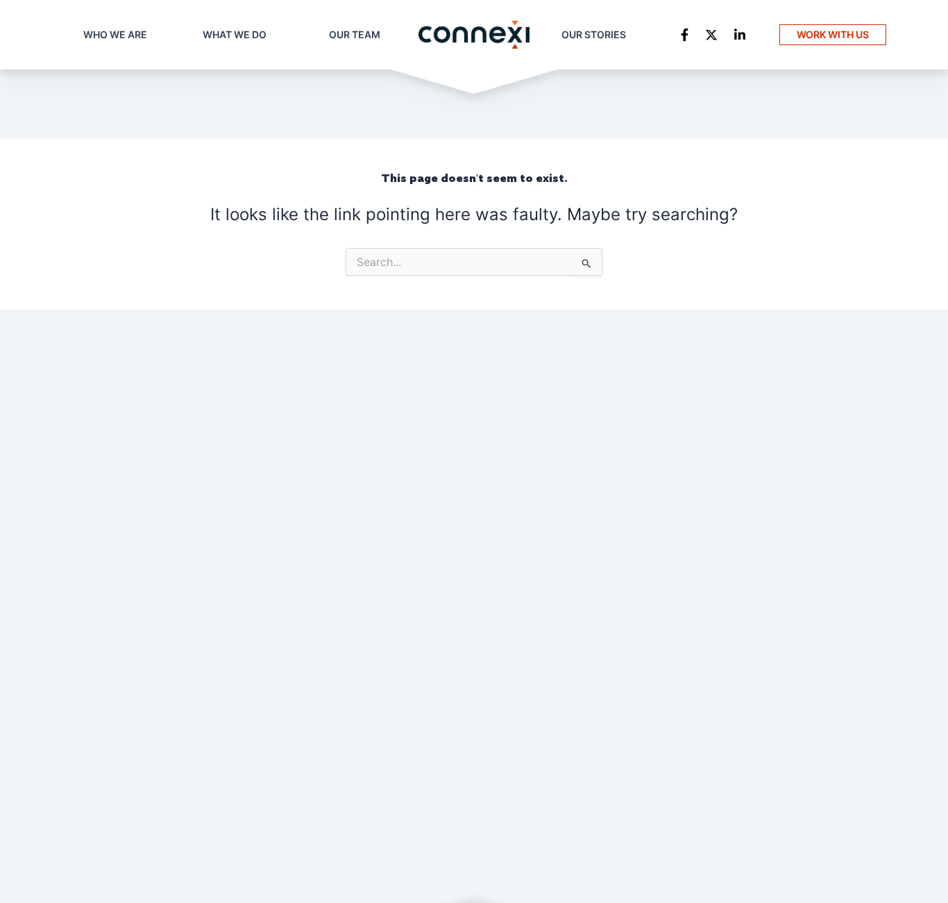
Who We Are (115, 34)
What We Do (234, 34)
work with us (833, 34)
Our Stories (593, 34)
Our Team (354, 34)
